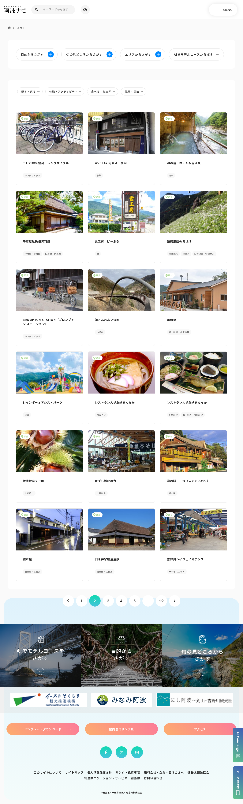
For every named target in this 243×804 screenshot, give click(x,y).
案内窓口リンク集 (121, 729)
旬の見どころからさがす (202, 655)
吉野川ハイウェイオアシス (185, 559)
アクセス (200, 729)
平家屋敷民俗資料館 (36, 241)
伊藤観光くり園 (33, 481)
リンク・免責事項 (128, 772)
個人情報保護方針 (99, 772)
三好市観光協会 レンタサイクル (46, 163)
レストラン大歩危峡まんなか (115, 402)
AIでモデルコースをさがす (40, 655)
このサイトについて (48, 772)
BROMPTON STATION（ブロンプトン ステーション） (48, 322)
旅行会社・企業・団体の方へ (164, 772)
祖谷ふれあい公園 (107, 320)
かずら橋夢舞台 (105, 481)
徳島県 (135, 778)
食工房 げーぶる (107, 241)
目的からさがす (121, 655)
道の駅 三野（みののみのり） (188, 481)
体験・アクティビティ (63, 91)
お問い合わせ (153, 778)
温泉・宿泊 (132, 91)
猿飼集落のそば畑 (179, 241)
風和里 (171, 320)
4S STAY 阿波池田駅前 (111, 163)
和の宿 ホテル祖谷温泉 (184, 163)
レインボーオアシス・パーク (43, 402)
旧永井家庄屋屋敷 (107, 559)
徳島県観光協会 (198, 772)
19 (161, 601)
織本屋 (27, 559)
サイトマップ (74, 772)
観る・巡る (28, 91)
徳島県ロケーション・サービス (105, 778)
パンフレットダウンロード (42, 729)
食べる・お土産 (101, 91)
